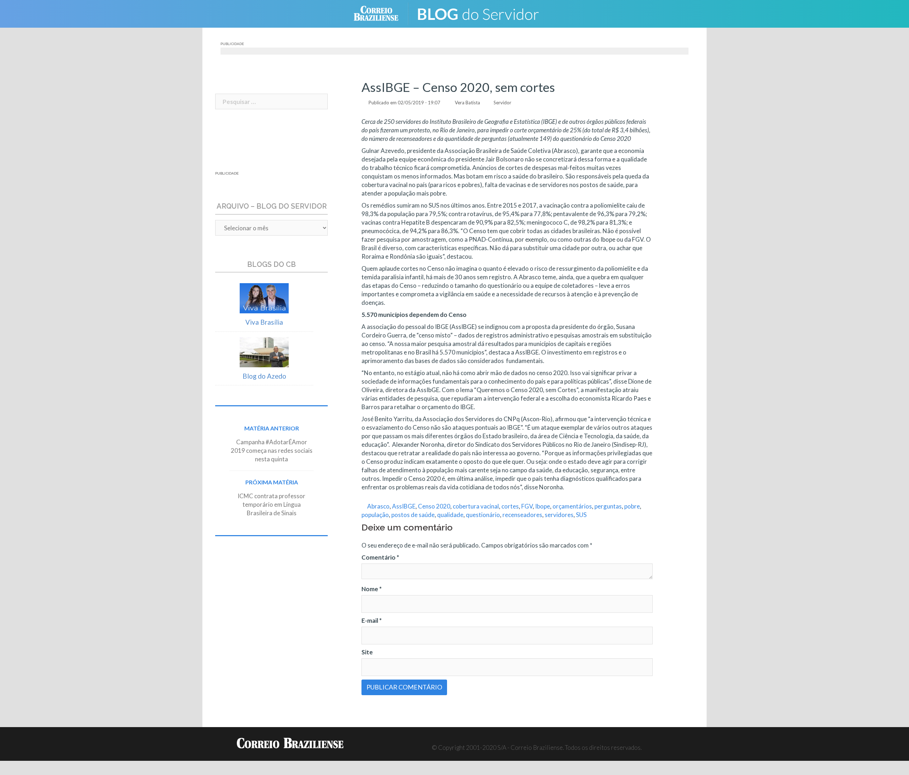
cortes (510, 506)
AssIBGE (403, 506)
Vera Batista (467, 102)
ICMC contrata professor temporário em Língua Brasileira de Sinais (271, 504)
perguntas (608, 506)
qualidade (450, 514)
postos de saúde (413, 514)
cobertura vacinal (476, 506)
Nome (371, 589)
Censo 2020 (434, 506)
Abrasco (378, 506)
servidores (559, 514)
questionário (483, 514)
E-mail (371, 620)
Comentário (380, 557)
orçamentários (572, 506)
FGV (527, 506)
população (375, 514)
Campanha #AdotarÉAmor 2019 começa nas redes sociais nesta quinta (271, 450)
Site (367, 652)
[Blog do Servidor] (482, 13)
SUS (581, 514)
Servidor (502, 102)
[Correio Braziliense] (381, 13)
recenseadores (522, 514)
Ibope (542, 506)
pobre (632, 506)
